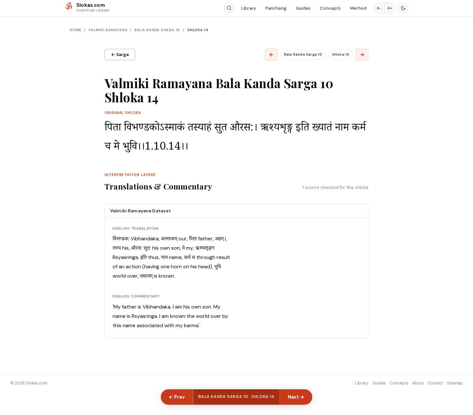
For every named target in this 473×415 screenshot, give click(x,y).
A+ (389, 8)
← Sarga (120, 54)
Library (248, 8)
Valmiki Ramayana (108, 30)
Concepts (330, 8)
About (418, 383)
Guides (303, 8)
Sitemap (455, 383)
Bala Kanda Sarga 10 (157, 30)
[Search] (229, 8)
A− (379, 8)
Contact (435, 383)
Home (75, 30)
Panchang (275, 8)
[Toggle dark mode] (403, 8)
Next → (296, 397)
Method (358, 8)
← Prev (177, 397)
